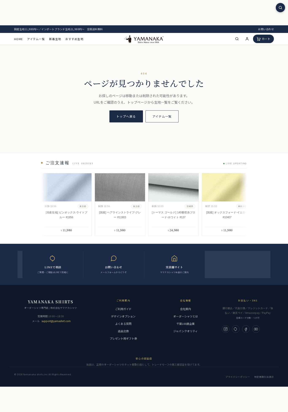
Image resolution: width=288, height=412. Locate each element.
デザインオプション (123, 316)
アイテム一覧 (36, 39)
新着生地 (55, 39)
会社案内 (185, 309)
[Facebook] (246, 329)
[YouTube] (256, 329)
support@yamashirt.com (56, 321)
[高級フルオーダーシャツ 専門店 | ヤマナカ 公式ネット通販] (144, 39)
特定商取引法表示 (264, 376)
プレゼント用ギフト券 (123, 338)
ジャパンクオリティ (185, 331)
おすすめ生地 (74, 39)
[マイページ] (247, 39)
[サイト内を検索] (280, 7)
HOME (18, 39)
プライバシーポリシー (237, 376)
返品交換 (123, 331)
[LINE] (236, 329)
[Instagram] (225, 329)
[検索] (237, 39)
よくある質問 (123, 324)
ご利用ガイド (123, 309)
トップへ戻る (126, 116)
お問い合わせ (266, 29)
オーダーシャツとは (185, 316)
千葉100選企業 (185, 324)
